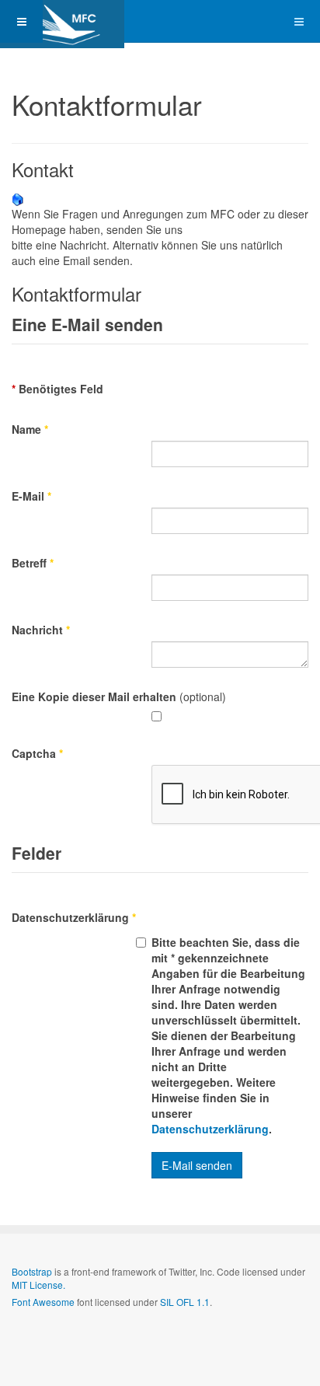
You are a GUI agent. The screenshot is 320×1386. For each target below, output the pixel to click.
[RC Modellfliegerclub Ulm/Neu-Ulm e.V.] (62, 21)
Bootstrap (32, 1271)
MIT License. (38, 1284)
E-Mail (31, 496)
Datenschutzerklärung (74, 917)
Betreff (33, 563)
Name (30, 429)
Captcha (37, 753)
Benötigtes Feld (57, 388)
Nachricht (41, 629)
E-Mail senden (197, 1165)
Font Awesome (43, 1301)
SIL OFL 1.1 (185, 1301)
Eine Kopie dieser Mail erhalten (94, 696)
